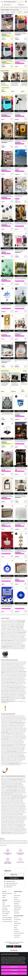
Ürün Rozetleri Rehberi (7, 919)
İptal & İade (4, 908)
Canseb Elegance (15, 842)
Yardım (3, 904)
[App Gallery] (17, 946)
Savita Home (4, 842)
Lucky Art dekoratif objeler (12, 763)
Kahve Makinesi (17, 935)
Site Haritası (4, 915)
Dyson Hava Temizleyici (19, 933)
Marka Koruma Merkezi (7, 893)
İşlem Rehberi (5, 909)
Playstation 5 (16, 903)
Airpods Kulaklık (17, 901)
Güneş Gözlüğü (17, 923)
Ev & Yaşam (6, 7)
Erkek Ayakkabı (17, 909)
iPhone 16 (16, 925)
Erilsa (1, 842)
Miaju (27, 842)
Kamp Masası (17, 937)
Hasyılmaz (13, 12)
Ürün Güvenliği (5, 913)
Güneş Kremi (16, 931)
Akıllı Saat (16, 899)
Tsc (21, 840)
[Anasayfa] (1, 7)
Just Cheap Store (22, 842)
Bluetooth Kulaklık (17, 907)
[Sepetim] (25, 1)
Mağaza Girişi (14, 874)
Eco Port (14, 843)
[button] (7, 56)
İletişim (3, 897)
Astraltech (7, 843)
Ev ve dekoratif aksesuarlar (6, 646)
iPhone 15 (16, 917)
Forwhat (11, 843)
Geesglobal (24, 840)
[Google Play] (10, 946)
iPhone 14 (16, 897)
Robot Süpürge (17, 895)
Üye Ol (3, 902)
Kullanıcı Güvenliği (6, 911)
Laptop (15, 927)
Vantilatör (16, 929)
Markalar (4, 895)
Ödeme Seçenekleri (6, 906)
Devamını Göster (3, 845)
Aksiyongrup (2, 843)
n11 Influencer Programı (7, 921)
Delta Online (17, 840)
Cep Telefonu (17, 912)
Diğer (3, 12)
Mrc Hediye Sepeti (19, 843)
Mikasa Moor (12, 840)
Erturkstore (10, 842)
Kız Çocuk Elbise (17, 919)
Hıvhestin (25, 843)
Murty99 (19, 12)
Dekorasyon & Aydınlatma (14, 7)
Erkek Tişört (16, 910)
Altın (15, 893)
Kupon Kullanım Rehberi (7, 917)
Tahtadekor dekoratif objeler (7, 701)
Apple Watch (16, 905)
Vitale (8, 12)
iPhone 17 (16, 921)
